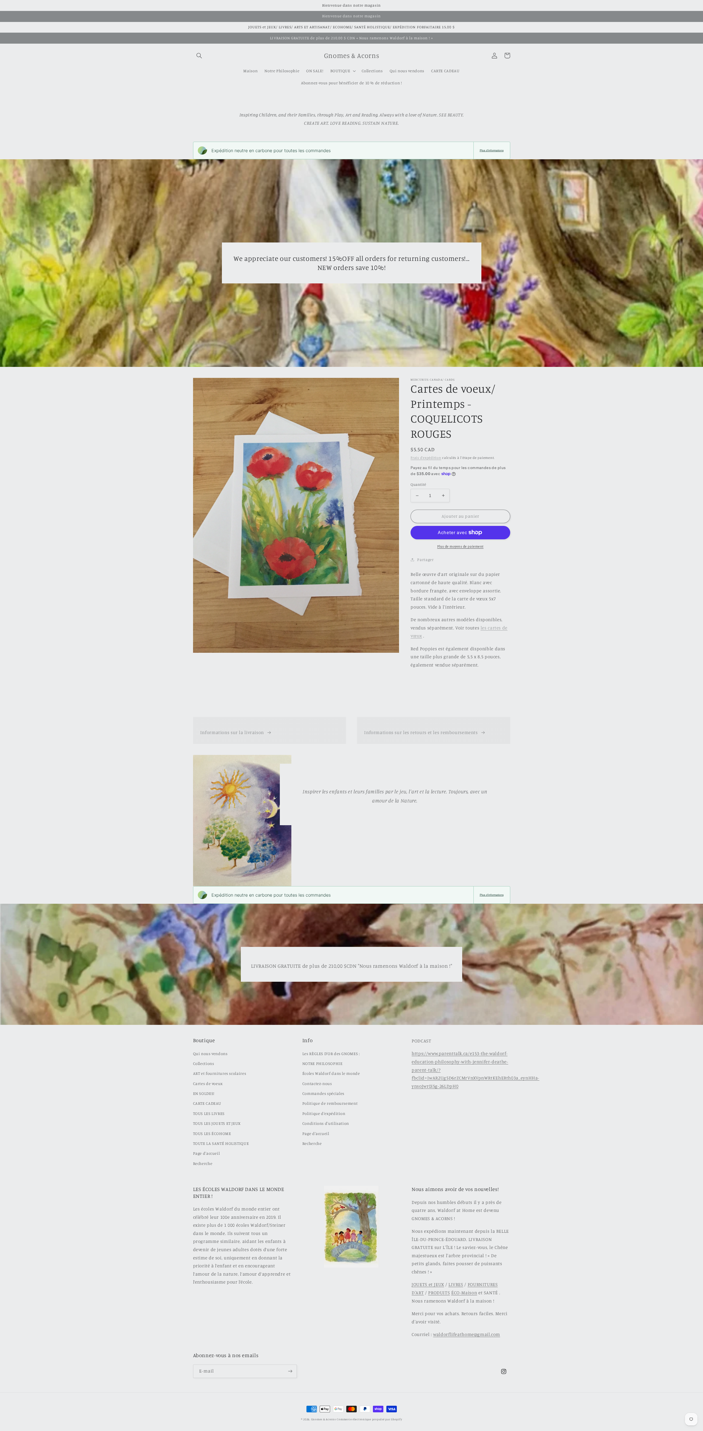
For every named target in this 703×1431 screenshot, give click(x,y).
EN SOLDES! (203, 1093)
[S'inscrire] (290, 1371)
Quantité (418, 484)
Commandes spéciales (323, 1093)
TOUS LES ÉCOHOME (212, 1133)
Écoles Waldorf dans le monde (331, 1073)
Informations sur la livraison (232, 732)
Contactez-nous (317, 1083)
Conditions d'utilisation (325, 1123)
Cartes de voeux (208, 1083)
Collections (203, 1063)
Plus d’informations (492, 150)
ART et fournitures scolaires (219, 1073)
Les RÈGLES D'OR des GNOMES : (331, 1053)
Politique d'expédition (323, 1113)
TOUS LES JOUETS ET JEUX (217, 1123)
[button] (199, 55)
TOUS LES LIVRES (209, 1113)
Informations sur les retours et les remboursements (421, 732)
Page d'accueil (206, 1153)
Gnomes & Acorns (323, 1419)
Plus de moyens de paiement (460, 546)
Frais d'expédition (426, 457)
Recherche (203, 1163)
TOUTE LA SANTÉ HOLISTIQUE (221, 1143)
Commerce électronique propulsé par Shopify (369, 1419)
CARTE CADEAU (207, 1103)
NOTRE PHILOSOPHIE (322, 1063)
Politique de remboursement (330, 1103)
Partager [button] (425, 559)
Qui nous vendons (210, 1053)
